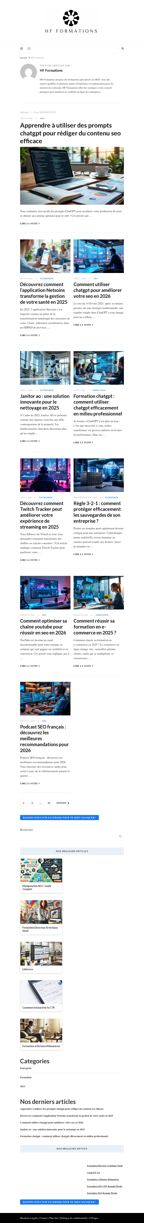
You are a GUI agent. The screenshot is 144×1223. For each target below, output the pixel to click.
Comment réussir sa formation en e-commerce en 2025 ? (95, 626)
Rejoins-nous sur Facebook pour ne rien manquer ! (59, 817)
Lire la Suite (29, 223)
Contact (44, 1218)
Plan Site (53, 1218)
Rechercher (26, 830)
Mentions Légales (29, 1218)
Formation (99, 390)
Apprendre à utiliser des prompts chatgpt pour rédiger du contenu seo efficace (70, 132)
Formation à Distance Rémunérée (103, 1179)
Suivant (61, 802)
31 (50, 803)
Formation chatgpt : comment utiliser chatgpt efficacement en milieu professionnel (98, 404)
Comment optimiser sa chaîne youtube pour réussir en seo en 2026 (43, 626)
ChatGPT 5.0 (93, 1172)
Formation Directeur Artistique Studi (104, 1165)
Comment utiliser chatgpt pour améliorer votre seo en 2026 (98, 290)
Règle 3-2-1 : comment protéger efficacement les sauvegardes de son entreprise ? (97, 512)
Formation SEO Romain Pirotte (102, 1193)
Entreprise (47, 278)
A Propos (93, 1218)
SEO (42, 118)
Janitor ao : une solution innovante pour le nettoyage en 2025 (45, 402)
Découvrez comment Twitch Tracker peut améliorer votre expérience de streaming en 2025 (41, 515)
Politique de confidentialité (73, 1218)
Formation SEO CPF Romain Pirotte (104, 1186)
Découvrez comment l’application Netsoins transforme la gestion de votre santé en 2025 (43, 293)
